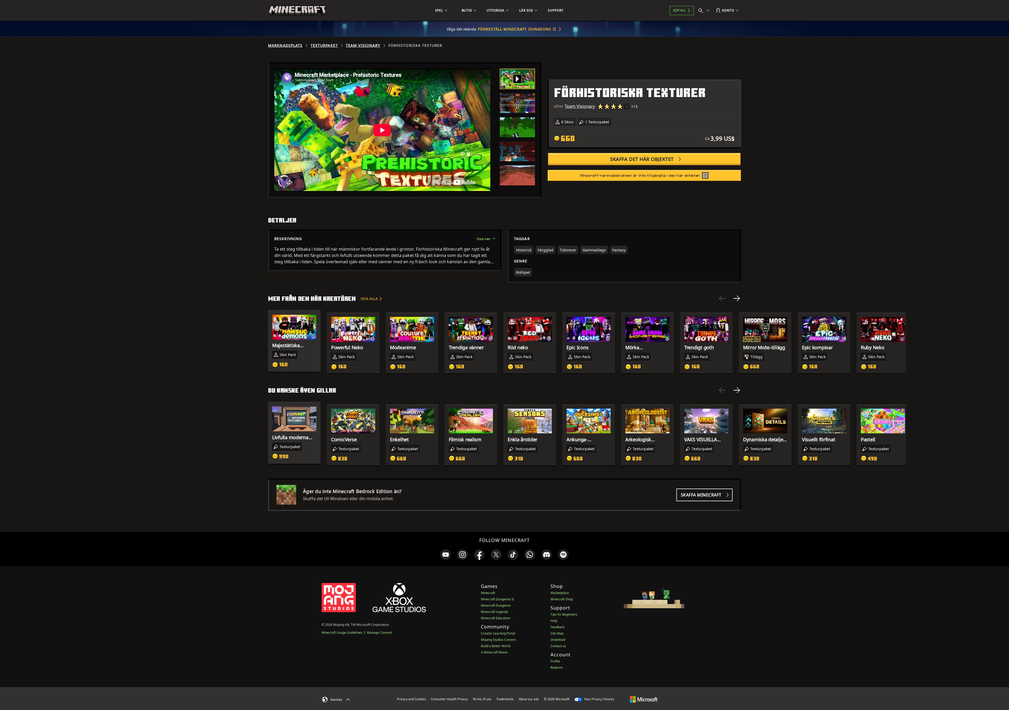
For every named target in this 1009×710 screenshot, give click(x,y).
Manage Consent (379, 632)
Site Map (556, 633)
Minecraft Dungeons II (497, 599)
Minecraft (488, 593)
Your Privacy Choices (598, 699)
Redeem (556, 667)
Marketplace (559, 593)
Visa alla (369, 298)
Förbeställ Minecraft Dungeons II (517, 29)
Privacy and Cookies (411, 699)
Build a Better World (495, 646)
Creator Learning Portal (498, 633)
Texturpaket (324, 45)
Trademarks (505, 699)
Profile (555, 661)
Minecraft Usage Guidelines (342, 632)
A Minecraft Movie (494, 652)
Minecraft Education (495, 618)
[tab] (517, 79)
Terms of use (482, 699)
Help (553, 620)
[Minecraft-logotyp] (297, 11)
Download (557, 639)
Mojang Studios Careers (498, 639)
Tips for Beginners (563, 614)
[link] (445, 554)
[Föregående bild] (722, 298)
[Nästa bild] (737, 298)
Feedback (557, 627)
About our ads (529, 699)
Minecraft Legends (494, 612)
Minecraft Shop (561, 599)
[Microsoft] (643, 699)
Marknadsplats (285, 45)
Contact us (558, 646)
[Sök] (705, 11)
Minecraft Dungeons (496, 605)
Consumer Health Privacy (449, 699)
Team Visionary (363, 45)
